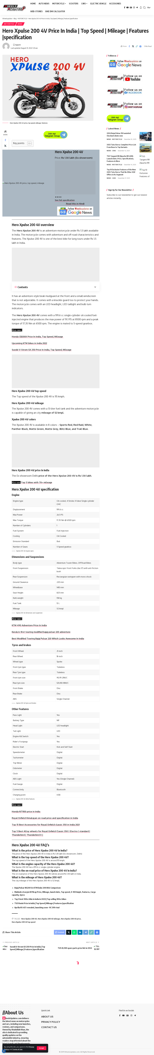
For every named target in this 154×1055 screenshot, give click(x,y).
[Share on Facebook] (129, 46)
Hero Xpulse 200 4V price (71, 919)
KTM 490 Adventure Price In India (29, 625)
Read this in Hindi (75, 203)
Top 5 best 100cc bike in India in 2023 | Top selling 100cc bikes (40, 899)
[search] (144, 8)
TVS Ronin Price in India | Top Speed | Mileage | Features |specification (44, 903)
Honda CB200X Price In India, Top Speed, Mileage (38, 336)
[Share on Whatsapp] (74, 932)
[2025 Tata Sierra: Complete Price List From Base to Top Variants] (146, 147)
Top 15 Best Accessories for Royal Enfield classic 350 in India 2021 (46, 824)
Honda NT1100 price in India (26, 811)
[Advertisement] (75, 177)
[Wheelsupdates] (14, 7)
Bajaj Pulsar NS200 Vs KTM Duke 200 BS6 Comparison (37, 888)
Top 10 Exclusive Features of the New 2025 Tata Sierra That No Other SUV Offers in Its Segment (121, 172)
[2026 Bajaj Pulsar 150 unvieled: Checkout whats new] (146, 136)
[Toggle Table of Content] (28, 143)
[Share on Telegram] (85, 932)
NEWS (20, 24)
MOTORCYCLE (9, 24)
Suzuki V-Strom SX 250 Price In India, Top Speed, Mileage (41, 349)
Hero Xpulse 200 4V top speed (23, 922)
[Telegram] (136, 7)
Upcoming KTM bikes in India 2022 (29, 343)
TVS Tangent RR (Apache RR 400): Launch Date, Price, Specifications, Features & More (120, 158)
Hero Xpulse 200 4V (29, 919)
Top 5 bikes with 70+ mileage (36, 482)
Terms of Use (17, 1049)
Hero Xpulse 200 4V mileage (49, 919)
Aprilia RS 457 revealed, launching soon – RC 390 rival (36, 907)
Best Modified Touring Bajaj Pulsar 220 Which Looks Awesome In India (48, 638)
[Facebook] (124, 7)
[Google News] (131, 7)
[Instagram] (134, 7)
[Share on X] (133, 46)
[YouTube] (127, 7)
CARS (114, 151)
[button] (136, 46)
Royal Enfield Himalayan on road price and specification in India (45, 818)
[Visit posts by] (6, 46)
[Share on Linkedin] (80, 932)
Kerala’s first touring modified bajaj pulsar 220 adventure (41, 632)
